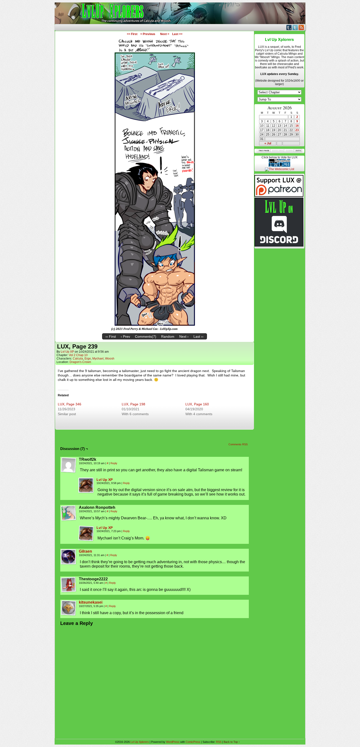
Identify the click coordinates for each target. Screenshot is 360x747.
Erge (87, 358)
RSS (301, 27)
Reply (113, 463)
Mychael (98, 358)
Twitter (295, 27)
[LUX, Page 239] (155, 330)
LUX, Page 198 (133, 404)
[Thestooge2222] (68, 585)
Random (167, 336)
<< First (132, 34)
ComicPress (193, 741)
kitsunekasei (90, 602)
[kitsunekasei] (68, 615)
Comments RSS (238, 444)
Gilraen (85, 551)
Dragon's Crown (80, 362)
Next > (164, 34)
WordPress (173, 741)
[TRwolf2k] (68, 465)
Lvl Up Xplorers (180, 13)
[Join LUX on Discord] (278, 245)
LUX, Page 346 (69, 404)
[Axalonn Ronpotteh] (68, 513)
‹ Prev (125, 336)
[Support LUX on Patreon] (278, 196)
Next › (184, 336)
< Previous (147, 34)
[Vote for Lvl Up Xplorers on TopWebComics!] (279, 165)
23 (297, 130)
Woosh (109, 358)
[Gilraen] (68, 564)
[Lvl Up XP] (86, 492)
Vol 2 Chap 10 (78, 355)
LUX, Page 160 (197, 404)
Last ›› (198, 336)
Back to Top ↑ (232, 741)
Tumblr (289, 27)
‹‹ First (111, 336)
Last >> (177, 34)
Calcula (78, 358)
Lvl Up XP (67, 351)
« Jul (267, 143)
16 (297, 125)
